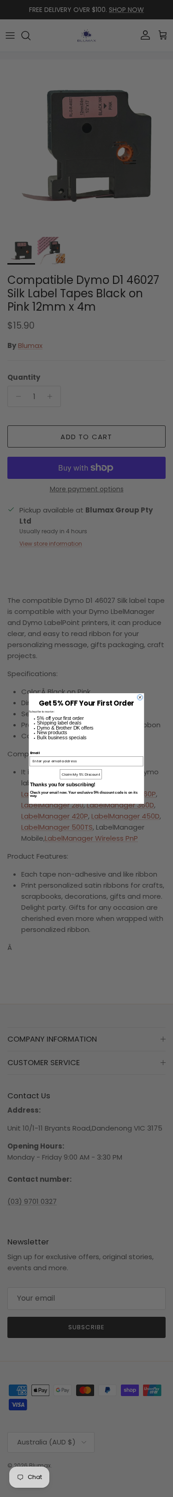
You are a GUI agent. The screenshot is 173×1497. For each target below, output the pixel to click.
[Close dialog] (140, 697)
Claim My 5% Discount (81, 774)
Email (35, 752)
